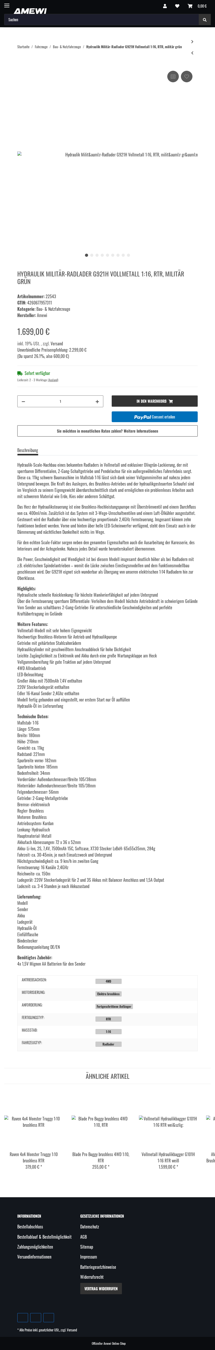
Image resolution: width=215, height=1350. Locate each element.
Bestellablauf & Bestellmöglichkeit (44, 1237)
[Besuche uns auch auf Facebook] (22, 1317)
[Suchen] (205, 19)
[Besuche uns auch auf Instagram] (48, 1317)
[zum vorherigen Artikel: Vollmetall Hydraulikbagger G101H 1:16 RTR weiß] (192, 52)
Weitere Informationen (141, 431)
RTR (108, 1019)
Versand (57, 343)
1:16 (108, 1031)
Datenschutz (89, 1226)
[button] (165, 6)
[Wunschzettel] (177, 6)
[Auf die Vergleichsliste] (173, 76)
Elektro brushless (108, 994)
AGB (83, 1237)
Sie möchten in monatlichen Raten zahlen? (107, 431)
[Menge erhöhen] (97, 401)
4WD (108, 981)
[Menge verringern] (23, 401)
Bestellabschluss (30, 1226)
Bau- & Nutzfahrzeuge (53, 309)
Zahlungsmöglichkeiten (35, 1247)
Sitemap (86, 1247)
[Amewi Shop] (30, 11)
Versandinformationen (34, 1257)
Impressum (88, 1257)
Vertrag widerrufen (101, 1288)
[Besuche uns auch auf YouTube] (35, 1317)
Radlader (108, 1044)
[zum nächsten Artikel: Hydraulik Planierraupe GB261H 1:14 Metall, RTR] (192, 41)
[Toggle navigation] (6, 3)
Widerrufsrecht (92, 1277)
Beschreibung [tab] (27, 450)
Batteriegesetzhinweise (98, 1267)
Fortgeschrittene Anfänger (114, 1006)
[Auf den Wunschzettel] (186, 76)
